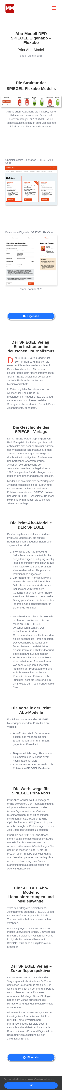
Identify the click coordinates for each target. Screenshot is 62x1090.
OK (31, 1085)
